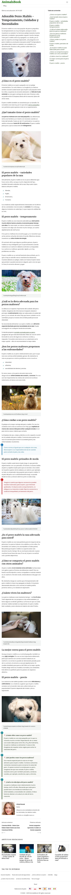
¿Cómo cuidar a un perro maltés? (58, 40)
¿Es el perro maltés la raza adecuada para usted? (58, 48)
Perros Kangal (35, 878)
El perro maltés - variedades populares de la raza (59, 22)
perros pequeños (33, 105)
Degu (55, 874)
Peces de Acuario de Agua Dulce (21, 874)
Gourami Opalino (5, 874)
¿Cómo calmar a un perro (39, 874)
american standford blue (23, 878)
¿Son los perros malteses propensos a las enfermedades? (58, 35)
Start (35, 884)
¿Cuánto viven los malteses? (59, 56)
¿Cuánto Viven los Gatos (7, 878)
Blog (4, 5)
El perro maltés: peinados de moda (59, 44)
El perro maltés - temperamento (55, 26)
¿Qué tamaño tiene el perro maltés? (58, 17)
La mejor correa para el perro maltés (59, 59)
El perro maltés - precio (57, 63)
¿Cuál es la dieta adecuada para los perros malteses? (58, 30)
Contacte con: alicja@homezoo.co (25, 815)
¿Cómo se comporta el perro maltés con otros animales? (59, 52)
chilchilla (50, 874)
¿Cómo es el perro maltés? (58, 14)
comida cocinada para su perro (24, 332)
